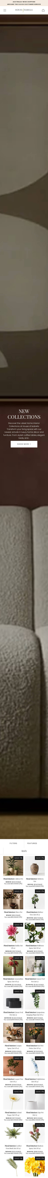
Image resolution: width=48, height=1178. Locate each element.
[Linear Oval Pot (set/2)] (35, 966)
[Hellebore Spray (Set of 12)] (35, 933)
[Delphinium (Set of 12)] (35, 1066)
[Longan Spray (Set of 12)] (13, 1033)
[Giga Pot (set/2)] (35, 1100)
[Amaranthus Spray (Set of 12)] (13, 966)
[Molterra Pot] (35, 866)
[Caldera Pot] (13, 866)
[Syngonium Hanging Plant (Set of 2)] (35, 999)
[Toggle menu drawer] (4, 10)
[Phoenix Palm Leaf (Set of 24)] (13, 1166)
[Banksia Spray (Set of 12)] (35, 1133)
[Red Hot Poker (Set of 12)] (35, 1033)
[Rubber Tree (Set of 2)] (35, 899)
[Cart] (43, 10)
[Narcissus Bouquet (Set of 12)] (35, 1166)
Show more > (24, 444)
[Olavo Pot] (13, 899)
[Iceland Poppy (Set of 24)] (13, 1100)
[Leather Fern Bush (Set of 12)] (13, 1133)
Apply (24, 851)
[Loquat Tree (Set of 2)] (13, 1066)
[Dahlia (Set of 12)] (13, 933)
